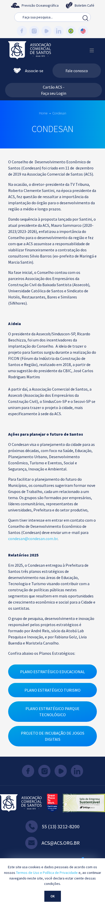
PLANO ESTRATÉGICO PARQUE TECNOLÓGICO (52, 711)
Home (43, 113)
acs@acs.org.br (61, 843)
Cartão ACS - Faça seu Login (53, 90)
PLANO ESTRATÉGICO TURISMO (52, 690)
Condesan (59, 113)
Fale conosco (76, 70)
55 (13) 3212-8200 (61, 826)
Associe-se (34, 70)
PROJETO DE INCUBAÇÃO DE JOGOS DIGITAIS (52, 736)
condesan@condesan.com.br (33, 538)
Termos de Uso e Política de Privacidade (47, 872)
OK (52, 896)
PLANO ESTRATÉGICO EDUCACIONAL (52, 671)
